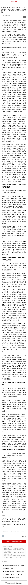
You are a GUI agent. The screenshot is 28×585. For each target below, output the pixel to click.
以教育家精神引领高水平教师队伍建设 (13, 571)
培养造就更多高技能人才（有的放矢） (13, 574)
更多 (25, 17)
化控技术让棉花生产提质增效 (11, 577)
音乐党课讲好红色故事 (9, 568)
